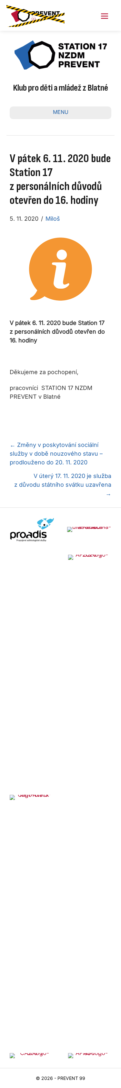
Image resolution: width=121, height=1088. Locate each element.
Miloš (52, 218)
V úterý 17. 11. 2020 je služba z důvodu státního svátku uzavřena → (62, 484)
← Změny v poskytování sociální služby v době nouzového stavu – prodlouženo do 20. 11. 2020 (56, 453)
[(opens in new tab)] (32, 529)
